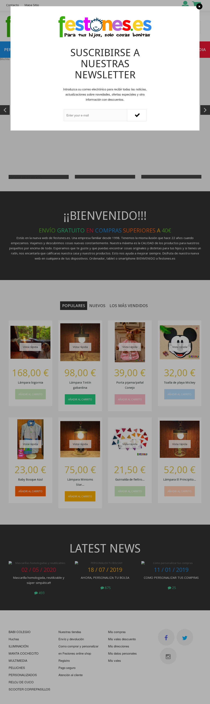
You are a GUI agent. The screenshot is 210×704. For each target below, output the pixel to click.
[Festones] (105, 27)
